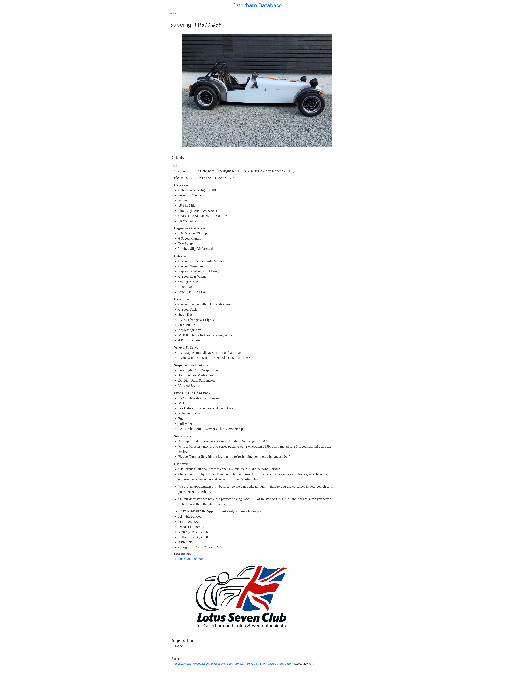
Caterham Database (257, 5)
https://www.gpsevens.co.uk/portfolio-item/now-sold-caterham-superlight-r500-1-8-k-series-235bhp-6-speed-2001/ (233, 663)
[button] (183, 90)
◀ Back (174, 13)
